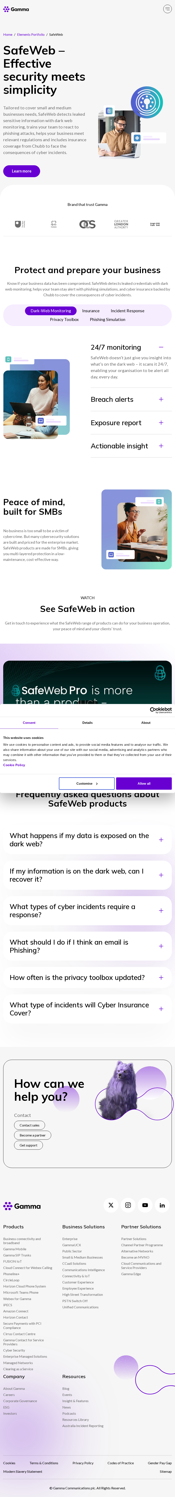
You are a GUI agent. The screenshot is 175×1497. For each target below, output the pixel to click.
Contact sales (29, 1125)
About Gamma (14, 1388)
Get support (28, 1145)
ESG (6, 1407)
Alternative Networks (137, 1251)
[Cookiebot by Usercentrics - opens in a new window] (153, 710)
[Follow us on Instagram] (128, 1205)
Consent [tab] (29, 722)
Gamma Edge (131, 1274)
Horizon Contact (15, 1317)
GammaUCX (71, 1245)
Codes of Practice (121, 1463)
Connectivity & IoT (76, 1276)
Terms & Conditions (43, 1463)
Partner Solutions (133, 1239)
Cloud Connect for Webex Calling (27, 1268)
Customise (84, 783)
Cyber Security (14, 1350)
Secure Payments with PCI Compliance (22, 1325)
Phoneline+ (11, 1274)
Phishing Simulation (107, 319)
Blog (65, 1388)
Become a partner (33, 1135)
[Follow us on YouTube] (145, 1205)
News (66, 1407)
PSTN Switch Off (75, 1301)
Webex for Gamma (17, 1299)
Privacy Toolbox (64, 319)
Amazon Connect (15, 1311)
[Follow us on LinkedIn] (162, 1205)
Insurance (91, 310)
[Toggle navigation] (167, 9)
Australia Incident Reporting (83, 1426)
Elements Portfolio (31, 34)
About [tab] (146, 722)
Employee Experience (78, 1288)
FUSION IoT (12, 1261)
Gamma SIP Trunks (17, 1255)
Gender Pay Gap (160, 1463)
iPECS (7, 1305)
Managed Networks (18, 1363)
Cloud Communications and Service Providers (141, 1265)
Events (67, 1395)
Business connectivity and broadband (22, 1241)
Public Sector (72, 1251)
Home (7, 34)
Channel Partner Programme (142, 1245)
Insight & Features (75, 1401)
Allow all (144, 783)
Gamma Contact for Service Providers (23, 1342)
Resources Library (75, 1419)
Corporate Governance (20, 1401)
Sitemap (166, 1471)
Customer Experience (78, 1282)
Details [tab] (87, 722)
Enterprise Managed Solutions (25, 1356)
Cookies (9, 1463)
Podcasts (69, 1413)
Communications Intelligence (83, 1270)
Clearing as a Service (18, 1369)
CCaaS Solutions (74, 1263)
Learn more (21, 171)
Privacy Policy (83, 1463)
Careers (9, 1395)
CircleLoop (11, 1280)
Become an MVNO (135, 1257)
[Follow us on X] (111, 1205)
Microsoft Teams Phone (20, 1292)
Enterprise (69, 1239)
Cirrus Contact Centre (19, 1334)
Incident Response (127, 310)
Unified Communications (80, 1307)
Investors (10, 1413)
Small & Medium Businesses (82, 1257)
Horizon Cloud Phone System (24, 1286)
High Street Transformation (82, 1294)
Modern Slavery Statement (22, 1471)
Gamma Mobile (14, 1249)
